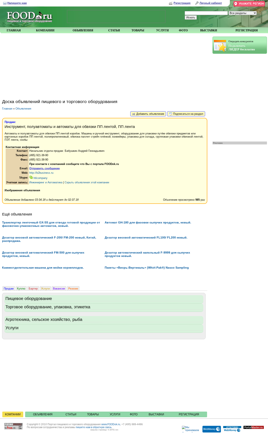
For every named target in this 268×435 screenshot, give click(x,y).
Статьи (71, 414)
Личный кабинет (211, 3)
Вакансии (59, 288)
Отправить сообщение (44, 168)
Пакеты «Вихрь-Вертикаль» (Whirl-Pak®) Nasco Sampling (147, 267)
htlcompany (40, 178)
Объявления (23, 108)
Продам (9, 288)
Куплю (21, 288)
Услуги (45, 288)
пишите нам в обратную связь (94, 427)
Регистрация (189, 414)
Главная (7, 108)
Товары (93, 414)
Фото (134, 414)
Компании (13, 414)
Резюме (73, 288)
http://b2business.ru (41, 172)
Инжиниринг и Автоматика (45, 182)
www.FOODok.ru (110, 424)
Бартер (33, 288)
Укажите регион (251, 3)
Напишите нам (17, 3)
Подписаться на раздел (187, 113)
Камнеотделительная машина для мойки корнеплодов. (43, 267)
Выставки (156, 414)
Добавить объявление (149, 113)
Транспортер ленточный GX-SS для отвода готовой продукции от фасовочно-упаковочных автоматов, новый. (51, 224)
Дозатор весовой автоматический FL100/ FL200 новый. (146, 237)
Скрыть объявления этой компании (87, 182)
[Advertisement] (238, 96)
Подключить (241, 45)
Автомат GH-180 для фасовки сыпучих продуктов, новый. (148, 222)
